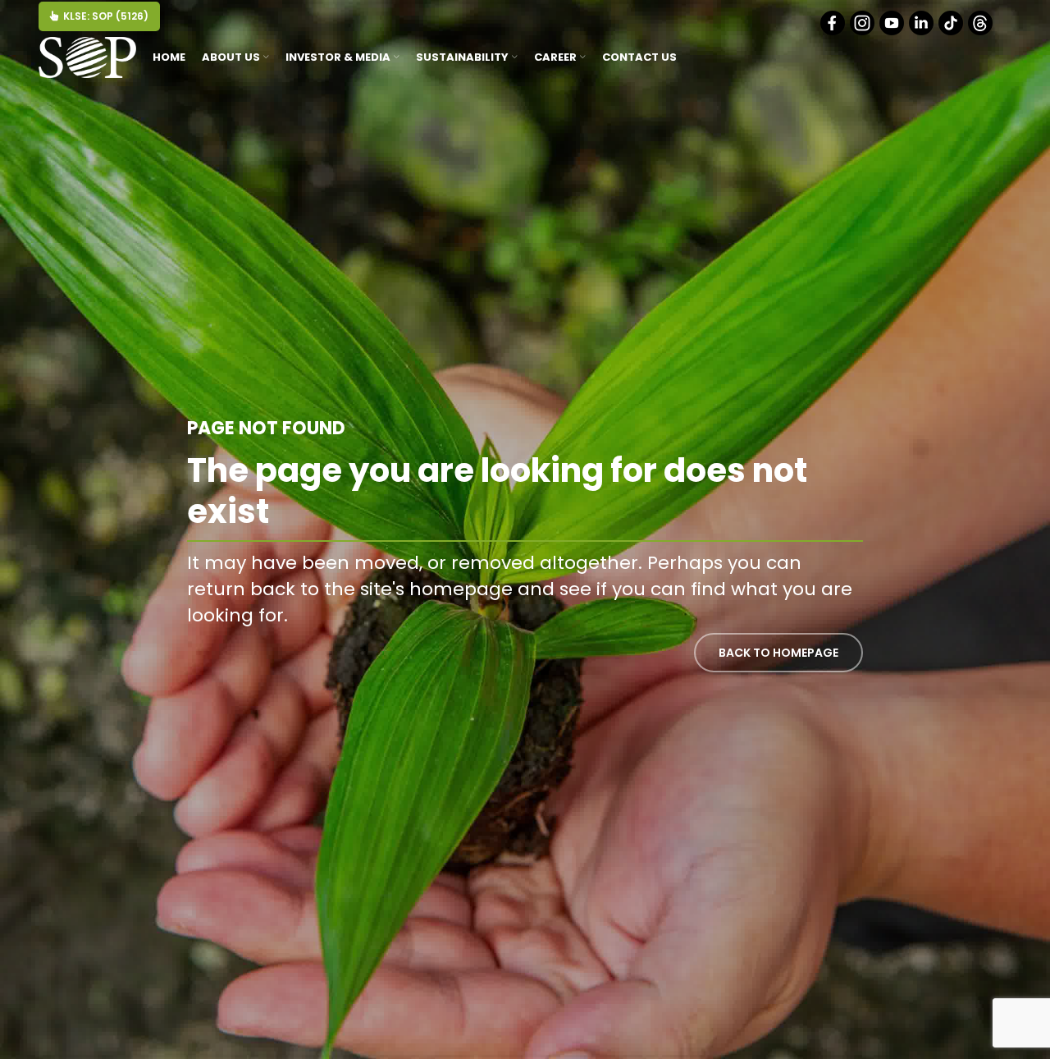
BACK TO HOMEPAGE (778, 652)
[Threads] (981, 32)
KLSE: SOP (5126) (105, 16)
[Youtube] (892, 32)
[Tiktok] (952, 32)
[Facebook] (833, 32)
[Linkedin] (922, 32)
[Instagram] (863, 32)
